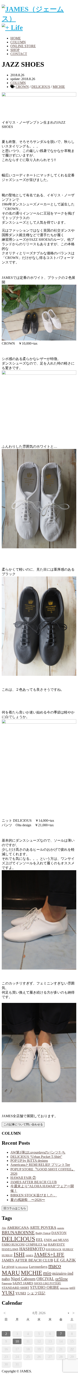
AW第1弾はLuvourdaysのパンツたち (37, 1152)
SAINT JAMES (23, 1283)
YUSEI (20, 1293)
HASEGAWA (10, 1249)
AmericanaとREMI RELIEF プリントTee (40, 1165)
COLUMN (18, 42)
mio (47, 1273)
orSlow (61, 1278)
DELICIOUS (40, 87)
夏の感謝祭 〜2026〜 (27, 1200)
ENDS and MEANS (56, 1240)
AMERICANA (18, 1228)
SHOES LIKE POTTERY (47, 1283)
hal (45, 1244)
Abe (4, 1228)
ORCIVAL (45, 1279)
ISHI (19, 1254)
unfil (72, 1287)
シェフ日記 (36, 1293)
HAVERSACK (54, 1249)
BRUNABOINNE (18, 1232)
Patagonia (7, 1283)
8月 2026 (39, 1313)
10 (17, 1341)
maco (54, 1266)
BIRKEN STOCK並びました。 (33, 1195)
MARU (11, 1272)
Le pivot (8, 1267)
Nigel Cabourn (23, 1279)
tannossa (64, 1288)
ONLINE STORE (23, 46)
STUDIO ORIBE (44, 1287)
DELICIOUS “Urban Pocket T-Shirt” (36, 1157)
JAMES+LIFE (49, 1254)
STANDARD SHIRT (15, 1287)
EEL (39, 1240)
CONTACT (18, 54)
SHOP (15, 50)
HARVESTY (56, 1244)
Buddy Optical (43, 1233)
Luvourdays (38, 1267)
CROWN (22, 87)
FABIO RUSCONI (13, 1244)
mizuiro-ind (62, 1273)
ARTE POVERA (43, 1227)
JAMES (29, 1255)
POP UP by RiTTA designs (29, 1160)
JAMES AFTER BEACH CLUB (33, 1182)
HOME (15, 38)
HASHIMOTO (32, 1248)
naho (6, 1279)
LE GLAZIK (65, 1260)
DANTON (59, 1233)
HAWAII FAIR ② (23, 1178)
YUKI (8, 1293)
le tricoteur (21, 1266)
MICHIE (59, 87)
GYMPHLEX (34, 1244)
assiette (60, 1228)
